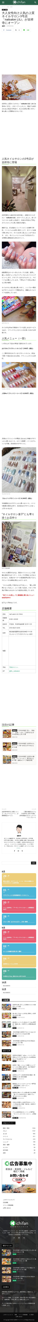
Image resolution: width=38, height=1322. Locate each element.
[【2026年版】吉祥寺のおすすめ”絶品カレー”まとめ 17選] (6, 1043)
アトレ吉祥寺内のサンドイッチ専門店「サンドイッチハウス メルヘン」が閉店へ (24, 1113)
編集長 (3, 26)
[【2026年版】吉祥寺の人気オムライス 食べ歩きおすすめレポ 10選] (6, 1261)
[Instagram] (19, 851)
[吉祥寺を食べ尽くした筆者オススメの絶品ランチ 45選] (6, 1007)
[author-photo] (19, 833)
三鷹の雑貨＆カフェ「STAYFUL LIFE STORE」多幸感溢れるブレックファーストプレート (28, 814)
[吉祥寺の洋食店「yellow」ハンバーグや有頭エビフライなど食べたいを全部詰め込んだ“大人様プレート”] (6, 1058)
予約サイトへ (13, 667)
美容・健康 (9, 7)
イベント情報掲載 (8, 1205)
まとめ (14, 1008)
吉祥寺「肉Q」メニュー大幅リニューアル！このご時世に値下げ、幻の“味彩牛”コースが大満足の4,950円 (24, 1067)
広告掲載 (5, 1202)
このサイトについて (9, 1200)
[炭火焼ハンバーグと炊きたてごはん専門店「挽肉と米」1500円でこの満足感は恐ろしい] (6, 1024)
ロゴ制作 (31, 1314)
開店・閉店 (15, 1087)
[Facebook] (15, 851)
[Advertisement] (19, 53)
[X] (22, 851)
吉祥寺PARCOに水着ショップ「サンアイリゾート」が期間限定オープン (10, 813)
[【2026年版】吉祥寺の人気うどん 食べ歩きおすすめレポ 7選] (6, 1252)
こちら (18, 848)
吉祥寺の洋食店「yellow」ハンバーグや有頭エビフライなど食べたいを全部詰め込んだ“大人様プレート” (24, 1057)
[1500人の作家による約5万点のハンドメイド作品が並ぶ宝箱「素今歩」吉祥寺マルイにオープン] (6, 1104)
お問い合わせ (7, 1208)
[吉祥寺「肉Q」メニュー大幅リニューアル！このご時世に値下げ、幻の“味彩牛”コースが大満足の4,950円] (6, 1067)
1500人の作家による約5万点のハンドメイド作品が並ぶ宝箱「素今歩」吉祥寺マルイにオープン (24, 1104)
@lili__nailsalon (14, 671)
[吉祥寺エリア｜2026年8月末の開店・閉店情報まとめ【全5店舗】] (6, 1077)
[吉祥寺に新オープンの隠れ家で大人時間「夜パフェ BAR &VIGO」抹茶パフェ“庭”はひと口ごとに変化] (6, 1095)
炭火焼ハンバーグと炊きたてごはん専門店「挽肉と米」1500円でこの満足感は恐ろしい (24, 1024)
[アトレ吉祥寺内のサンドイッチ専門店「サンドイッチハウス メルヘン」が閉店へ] (6, 1114)
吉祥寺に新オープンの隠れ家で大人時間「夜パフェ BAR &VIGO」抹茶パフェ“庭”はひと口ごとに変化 (24, 1094)
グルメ (14, 1028)
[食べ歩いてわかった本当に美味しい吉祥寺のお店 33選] (6, 1016)
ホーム (3, 7)
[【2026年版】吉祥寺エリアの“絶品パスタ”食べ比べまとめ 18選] (6, 1270)
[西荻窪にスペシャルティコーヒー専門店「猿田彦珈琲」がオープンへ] (6, 1086)
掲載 (16, 1314)
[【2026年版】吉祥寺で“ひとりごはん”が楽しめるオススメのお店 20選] (6, 1034)
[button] (3, 2)
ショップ (15, 1108)
